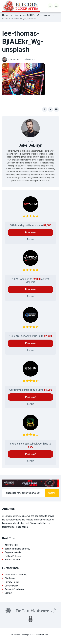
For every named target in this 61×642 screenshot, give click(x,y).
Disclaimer (10, 578)
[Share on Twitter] (50, 109)
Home (5, 15)
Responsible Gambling (16, 574)
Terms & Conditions (14, 589)
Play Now (30, 232)
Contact (8, 593)
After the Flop (11, 545)
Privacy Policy (12, 582)
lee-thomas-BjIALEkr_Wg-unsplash (32, 15)
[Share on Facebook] (44, 109)
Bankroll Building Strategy (17, 548)
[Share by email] (56, 109)
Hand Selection (12, 559)
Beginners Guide (13, 552)
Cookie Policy (11, 585)
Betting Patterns (13, 556)
